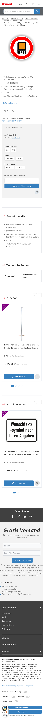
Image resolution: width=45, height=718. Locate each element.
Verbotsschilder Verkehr (13, 21)
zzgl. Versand (16, 137)
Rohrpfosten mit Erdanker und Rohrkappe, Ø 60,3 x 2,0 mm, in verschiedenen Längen (21, 346)
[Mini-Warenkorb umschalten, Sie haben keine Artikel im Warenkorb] (32, 4)
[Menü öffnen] (38, 4)
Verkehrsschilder (31, 18)
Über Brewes (7, 613)
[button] (22, 607)
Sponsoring (6, 621)
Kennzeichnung (17, 18)
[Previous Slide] (35, 295)
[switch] (5, 715)
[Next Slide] (40, 295)
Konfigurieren (20, 377)
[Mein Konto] (20, 4)
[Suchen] (37, 11)
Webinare (6, 629)
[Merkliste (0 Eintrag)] (26, 4)
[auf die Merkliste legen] (37, 192)
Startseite (5, 18)
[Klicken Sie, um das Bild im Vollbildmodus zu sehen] (22, 48)
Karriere (5, 617)
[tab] (12, 386)
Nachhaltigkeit (8, 625)
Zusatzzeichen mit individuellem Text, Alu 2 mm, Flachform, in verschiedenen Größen (21, 453)
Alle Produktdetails (9, 103)
